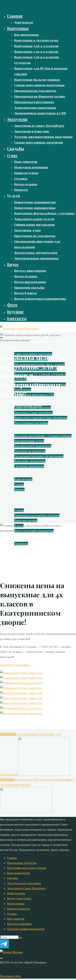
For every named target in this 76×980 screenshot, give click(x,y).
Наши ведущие (16, 893)
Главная (12, 858)
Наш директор (15, 918)
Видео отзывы (15, 903)
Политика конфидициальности (26, 929)
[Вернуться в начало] (1, 958)
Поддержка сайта (10, 976)
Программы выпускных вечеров (26, 868)
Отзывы (12, 913)
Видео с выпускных (19, 898)
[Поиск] (20, 937)
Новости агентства (11, 401)
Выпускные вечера (18, 873)
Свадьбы (12, 878)
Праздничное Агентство (22, 863)
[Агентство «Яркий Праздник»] (19, 328)
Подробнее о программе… (15, 665)
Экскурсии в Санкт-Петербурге (26, 888)
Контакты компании (19, 924)
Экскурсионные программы (24, 883)
